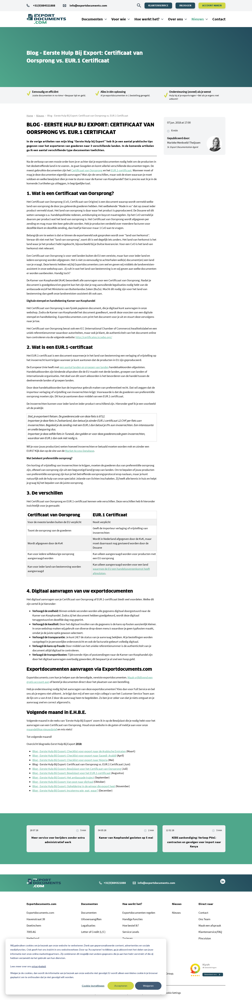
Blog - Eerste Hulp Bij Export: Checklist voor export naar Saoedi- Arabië (74, 755)
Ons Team (204, 919)
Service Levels (130, 932)
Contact (218, 19)
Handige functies (132, 919)
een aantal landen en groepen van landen (84, 367)
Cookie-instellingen (93, 985)
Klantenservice (158, 5)
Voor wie (118, 19)
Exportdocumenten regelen (138, 913)
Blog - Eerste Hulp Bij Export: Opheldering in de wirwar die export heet (73, 786)
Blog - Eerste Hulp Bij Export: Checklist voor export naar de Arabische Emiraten (79, 751)
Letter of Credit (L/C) (93, 932)
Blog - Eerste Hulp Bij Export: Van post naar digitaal (62, 782)
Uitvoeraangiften (91, 919)
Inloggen (185, 5)
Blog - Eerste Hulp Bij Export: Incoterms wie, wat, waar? (65, 790)
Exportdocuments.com (41, 904)
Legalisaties (88, 925)
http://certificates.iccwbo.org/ (94, 337)
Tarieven (127, 938)
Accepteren (120, 985)
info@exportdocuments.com (88, 5)
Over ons (175, 19)
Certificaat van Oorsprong (87, 170)
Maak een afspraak (210, 925)
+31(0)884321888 (44, 5)
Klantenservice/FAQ (210, 932)
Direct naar (206, 904)
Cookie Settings (172, 992)
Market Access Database (79, 451)
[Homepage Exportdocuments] (46, 19)
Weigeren (148, 985)
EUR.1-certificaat (121, 170)
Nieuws (197, 19)
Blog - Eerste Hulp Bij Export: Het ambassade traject (63, 777)
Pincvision (205, 938)
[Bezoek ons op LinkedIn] (222, 883)
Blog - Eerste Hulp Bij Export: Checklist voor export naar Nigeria (70, 760)
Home (30, 115)
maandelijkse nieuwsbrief (42, 729)
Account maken (212, 5)
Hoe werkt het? (146, 19)
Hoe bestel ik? (130, 925)
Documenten (92, 19)
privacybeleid (39, 966)
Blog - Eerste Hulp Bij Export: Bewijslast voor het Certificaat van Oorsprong (76, 769)
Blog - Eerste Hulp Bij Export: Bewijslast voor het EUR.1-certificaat (71, 773)
